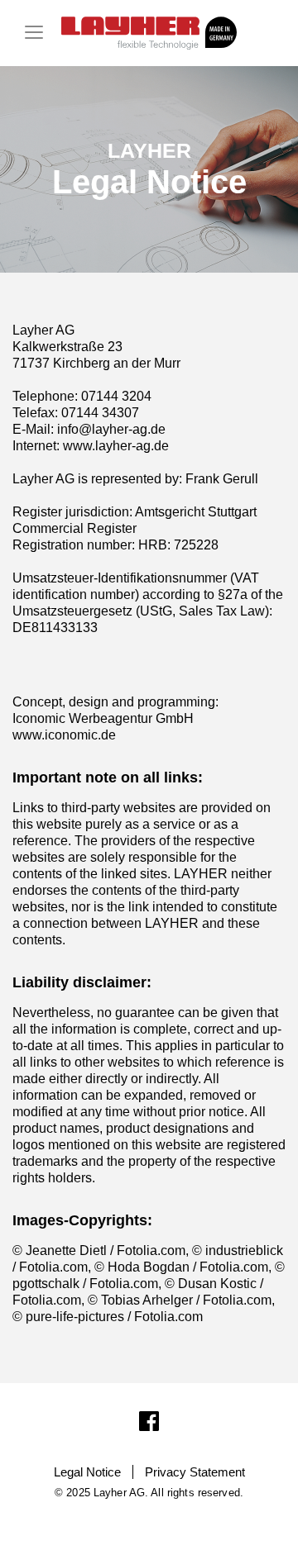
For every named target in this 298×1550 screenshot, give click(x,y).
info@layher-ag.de (111, 429)
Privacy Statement (195, 1472)
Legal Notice (87, 1472)
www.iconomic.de (64, 735)
